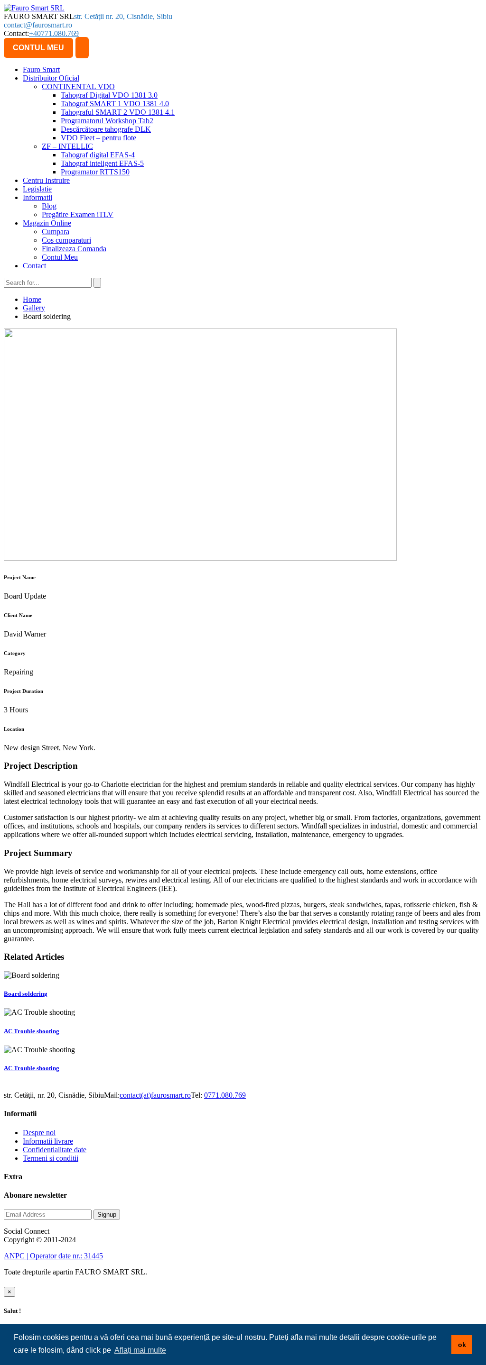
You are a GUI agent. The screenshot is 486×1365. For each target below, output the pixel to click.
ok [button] (462, 1344)
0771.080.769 (225, 1095)
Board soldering (25, 993)
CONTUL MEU (38, 48)
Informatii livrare (48, 1141)
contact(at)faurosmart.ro (155, 1095)
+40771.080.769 (54, 33)
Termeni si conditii (50, 1158)
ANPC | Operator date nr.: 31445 (53, 1256)
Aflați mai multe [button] (140, 1350)
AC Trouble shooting (31, 1031)
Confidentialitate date (54, 1150)
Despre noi (39, 1132)
